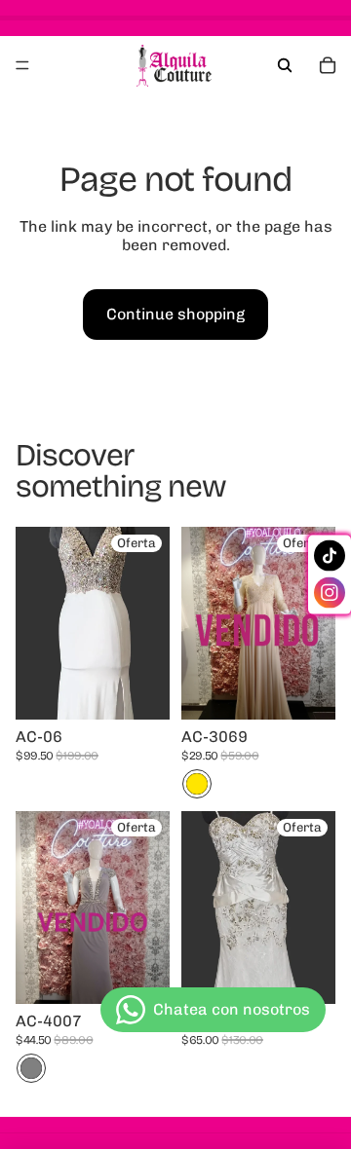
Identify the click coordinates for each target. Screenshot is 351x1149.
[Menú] (22, 65)
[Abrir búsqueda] (284, 65)
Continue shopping (175, 314)
